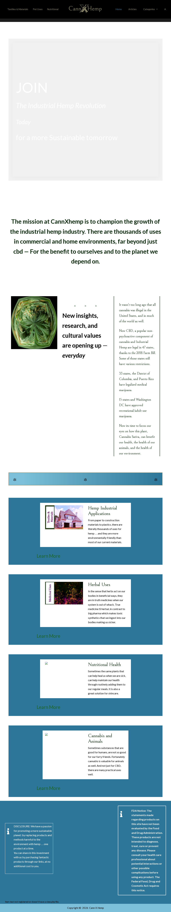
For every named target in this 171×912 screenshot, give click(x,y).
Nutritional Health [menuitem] (56, 9)
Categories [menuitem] (149, 9)
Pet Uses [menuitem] (38, 9)
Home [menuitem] (119, 9)
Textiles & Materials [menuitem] (17, 9)
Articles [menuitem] (132, 9)
